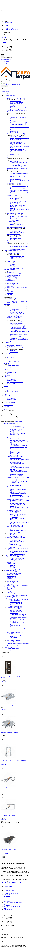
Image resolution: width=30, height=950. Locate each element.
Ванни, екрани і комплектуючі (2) (15, 640)
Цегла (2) (12, 432)
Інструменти (7, 406)
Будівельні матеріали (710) (11, 423)
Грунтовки (6, 904)
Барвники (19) (13, 512)
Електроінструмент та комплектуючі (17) (17, 599)
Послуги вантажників (9, 24)
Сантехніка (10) (8, 639)
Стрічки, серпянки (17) (16, 495)
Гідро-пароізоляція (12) (16, 540)
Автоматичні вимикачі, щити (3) (15, 632)
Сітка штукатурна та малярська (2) (19, 493)
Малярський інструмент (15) (17, 615)
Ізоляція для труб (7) (12, 571)
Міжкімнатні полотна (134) (17, 558)
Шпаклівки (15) (14, 454)
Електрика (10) (8, 630)
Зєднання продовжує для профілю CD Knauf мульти (14, 705)
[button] (4, 37)
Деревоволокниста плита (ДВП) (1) (19, 503)
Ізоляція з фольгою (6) (15, 458)
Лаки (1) (12, 523)
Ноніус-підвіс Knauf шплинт (8, 815)
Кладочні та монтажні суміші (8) (18, 440)
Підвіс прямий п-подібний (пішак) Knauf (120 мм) (14, 760)
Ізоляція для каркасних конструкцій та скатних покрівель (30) (19, 460)
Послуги (6, 371)
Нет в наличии (4, 853)
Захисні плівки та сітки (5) (17, 427)
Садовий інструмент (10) (13, 648)
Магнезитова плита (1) (16, 485)
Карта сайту (7, 894)
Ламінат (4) (10, 584)
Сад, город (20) (8, 647)
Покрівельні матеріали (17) (17, 541)
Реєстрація (6, 61)
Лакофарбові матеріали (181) (14, 510)
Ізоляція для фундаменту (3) (17, 470)
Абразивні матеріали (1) (16, 610)
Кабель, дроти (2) (11, 633)
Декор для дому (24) (9, 592)
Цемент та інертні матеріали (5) (18, 433)
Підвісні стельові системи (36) (15, 526)
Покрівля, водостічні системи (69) (16, 537)
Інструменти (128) (8, 598)
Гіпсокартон (7, 901)
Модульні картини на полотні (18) (19, 595)
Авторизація (7, 63)
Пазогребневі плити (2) (16, 429)
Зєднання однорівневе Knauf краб (9, 732)
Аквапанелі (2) (14, 480)
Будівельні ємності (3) (15, 625)
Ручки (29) (12, 567)
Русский (3, 57)
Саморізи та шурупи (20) (16, 536)
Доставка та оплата (9, 26)
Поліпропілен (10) (11, 576)
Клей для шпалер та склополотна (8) (19, 522)
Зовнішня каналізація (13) (13, 574)
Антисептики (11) (14, 511)
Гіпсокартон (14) (14, 482)
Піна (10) (12, 547)
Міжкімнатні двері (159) (13, 556)
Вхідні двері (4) (11, 560)
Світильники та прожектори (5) (15, 635)
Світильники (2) (14, 637)
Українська (9, 57)
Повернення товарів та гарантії (12, 29)
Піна (5, 908)
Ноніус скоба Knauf (6, 787)
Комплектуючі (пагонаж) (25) (17, 559)
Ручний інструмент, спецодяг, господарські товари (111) (14, 608)
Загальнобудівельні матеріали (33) (16, 425)
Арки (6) (9, 562)
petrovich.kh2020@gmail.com (18, 936)
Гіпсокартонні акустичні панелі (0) (19, 484)
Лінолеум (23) (10, 582)
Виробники (7, 375)
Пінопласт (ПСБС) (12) (16, 475)
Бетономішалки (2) (15, 600)
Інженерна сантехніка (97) (10, 570)
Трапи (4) (9, 578)
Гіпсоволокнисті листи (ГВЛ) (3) (18, 481)
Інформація (7, 378)
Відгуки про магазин (9, 383)
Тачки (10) (9, 650)
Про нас (6, 25)
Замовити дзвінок (15, 84)
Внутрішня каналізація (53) (14, 573)
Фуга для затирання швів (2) (17, 554)
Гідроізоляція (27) (14, 438)
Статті (5, 376)
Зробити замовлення (6, 91)
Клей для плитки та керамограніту (13, 902)
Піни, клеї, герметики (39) (14, 543)
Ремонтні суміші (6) (15, 444)
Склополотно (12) (11, 588)
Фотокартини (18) (11, 593)
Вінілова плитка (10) (12, 581)
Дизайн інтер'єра (8, 22)
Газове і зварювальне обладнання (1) (19, 604)
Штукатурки (7, 905)
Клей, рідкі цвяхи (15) (15, 545)
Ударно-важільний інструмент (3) (18, 626)
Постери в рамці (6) (12, 596)
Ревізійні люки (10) (12, 577)
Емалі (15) (12, 521)
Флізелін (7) (10, 589)
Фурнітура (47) (11, 563)
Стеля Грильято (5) (15, 532)
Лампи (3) (12, 636)
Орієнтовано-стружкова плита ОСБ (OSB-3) (15, 906)
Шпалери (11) (10, 591)
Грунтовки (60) (14, 517)
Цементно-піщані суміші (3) (17, 452)
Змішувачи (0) (10, 641)
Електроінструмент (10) (16, 606)
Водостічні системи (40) (16, 539)
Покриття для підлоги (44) (11, 580)
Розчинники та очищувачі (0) (17, 525)
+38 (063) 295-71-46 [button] (6, 936)
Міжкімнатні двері (8, 909)
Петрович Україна (8, 405)
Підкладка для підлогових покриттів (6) (17, 585)
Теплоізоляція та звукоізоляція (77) (16, 456)
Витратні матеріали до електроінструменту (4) (16, 602)
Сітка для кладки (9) (15, 430)
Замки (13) (12, 565)
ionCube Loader (19, 421)
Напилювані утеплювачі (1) (17, 474)
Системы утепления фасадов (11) (18, 445)
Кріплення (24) (11, 533)
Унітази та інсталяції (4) (13, 646)
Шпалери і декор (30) (9, 587)
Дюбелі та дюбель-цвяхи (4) (17, 534)
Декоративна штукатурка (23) (17, 518)
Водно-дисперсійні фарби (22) (18, 514)
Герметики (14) (14, 544)
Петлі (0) (12, 566)
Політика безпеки (8, 28)
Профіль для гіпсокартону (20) (18, 492)
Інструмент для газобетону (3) (18, 614)
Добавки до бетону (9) (16, 519)
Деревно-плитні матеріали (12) (15, 499)
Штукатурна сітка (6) (15, 434)
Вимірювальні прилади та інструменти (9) (16, 612)
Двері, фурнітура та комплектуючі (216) (14, 555)
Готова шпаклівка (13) (15, 515)
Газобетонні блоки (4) (15, 426)
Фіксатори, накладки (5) (16, 569)
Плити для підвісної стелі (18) (18, 530)
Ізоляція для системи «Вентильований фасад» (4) (17, 462)
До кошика (3, 681)
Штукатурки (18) (14, 455)
